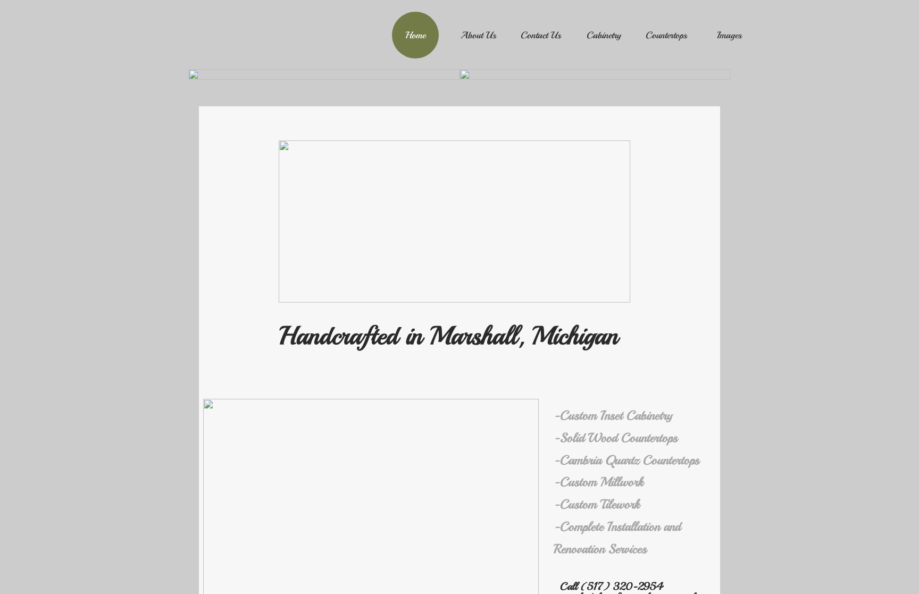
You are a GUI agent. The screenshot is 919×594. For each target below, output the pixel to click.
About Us (478, 35)
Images (729, 35)
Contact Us (541, 35)
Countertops (666, 35)
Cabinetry (604, 35)
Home (415, 35)
